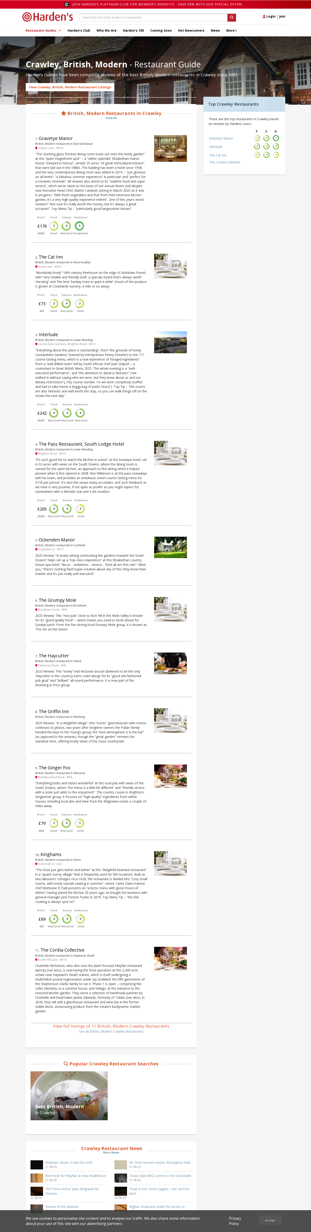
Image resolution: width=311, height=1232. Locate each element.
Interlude (48, 334)
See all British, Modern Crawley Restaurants (111, 1031)
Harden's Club (79, 30)
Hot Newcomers (191, 30)
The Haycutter (54, 656)
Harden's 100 (133, 30)
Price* (41, 217)
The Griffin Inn (54, 711)
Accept (270, 1220)
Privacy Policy (235, 1221)
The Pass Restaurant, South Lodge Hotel (81, 444)
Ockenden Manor (57, 540)
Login (270, 16)
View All (111, 118)
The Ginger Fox (54, 768)
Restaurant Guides (41, 30)
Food (53, 217)
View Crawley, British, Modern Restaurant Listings (70, 87)
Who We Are (107, 30)
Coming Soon (161, 30)
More (231, 30)
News (215, 30)
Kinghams (51, 854)
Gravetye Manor (56, 138)
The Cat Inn (51, 257)
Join (282, 16)
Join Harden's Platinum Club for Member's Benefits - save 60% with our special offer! (157, 4)
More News (111, 1152)
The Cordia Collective (62, 950)
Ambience (80, 217)
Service (66, 217)
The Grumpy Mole (57, 600)
